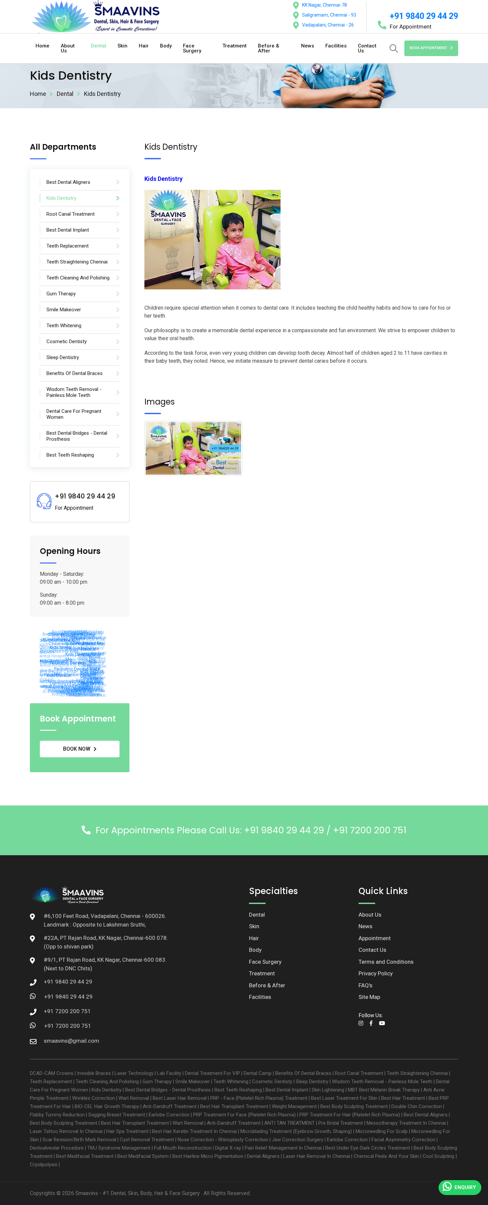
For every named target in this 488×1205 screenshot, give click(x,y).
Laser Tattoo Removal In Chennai (66, 1131)
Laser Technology (134, 1073)
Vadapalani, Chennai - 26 (328, 25)
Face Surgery (192, 48)
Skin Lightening (328, 1090)
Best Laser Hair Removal (179, 1098)
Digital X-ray (228, 1148)
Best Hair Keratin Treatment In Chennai (194, 1131)
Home (42, 46)
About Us (68, 48)
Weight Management (294, 1106)
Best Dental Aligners (425, 1115)
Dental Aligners (263, 1156)
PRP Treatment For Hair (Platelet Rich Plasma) (349, 1115)
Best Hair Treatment (403, 1098)
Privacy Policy (376, 973)
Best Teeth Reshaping (238, 1090)
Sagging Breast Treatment (116, 1115)
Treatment (234, 46)
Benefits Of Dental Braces (303, 1073)
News (307, 46)
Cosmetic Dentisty (272, 1082)
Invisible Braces (94, 1073)
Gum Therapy (157, 1082)
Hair (144, 46)
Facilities (336, 46)
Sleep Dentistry (312, 1082)
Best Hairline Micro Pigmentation (207, 1156)
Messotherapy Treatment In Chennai (406, 1123)
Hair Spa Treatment (127, 1131)
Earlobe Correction (169, 1115)
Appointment (375, 938)
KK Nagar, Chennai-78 (324, 5)
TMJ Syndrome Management (118, 1148)
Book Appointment (428, 48)
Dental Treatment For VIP (212, 1073)
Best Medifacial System (143, 1156)
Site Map (369, 997)
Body (166, 46)
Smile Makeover (192, 1082)
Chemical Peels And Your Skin (386, 1156)
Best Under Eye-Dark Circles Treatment (367, 1148)
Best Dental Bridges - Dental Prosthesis (168, 1090)
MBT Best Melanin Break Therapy (384, 1090)
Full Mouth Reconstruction (182, 1148)
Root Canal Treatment (359, 1073)
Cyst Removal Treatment (147, 1140)
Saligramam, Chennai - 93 (329, 15)
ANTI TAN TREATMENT (289, 1123)
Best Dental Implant (287, 1090)
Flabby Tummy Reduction (57, 1115)
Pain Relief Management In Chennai (283, 1148)
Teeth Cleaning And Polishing (107, 1082)
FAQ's (365, 985)
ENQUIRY (465, 1187)
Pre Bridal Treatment (340, 1123)
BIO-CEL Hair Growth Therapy (107, 1106)
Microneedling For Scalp (382, 1131)
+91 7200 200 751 (67, 1025)
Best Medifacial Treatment (85, 1156)
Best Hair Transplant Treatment (234, 1106)
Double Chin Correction (416, 1106)
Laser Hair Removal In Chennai (316, 1156)
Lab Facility (169, 1073)
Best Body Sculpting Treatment (354, 1106)
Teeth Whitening (230, 1082)
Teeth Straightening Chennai (417, 1073)
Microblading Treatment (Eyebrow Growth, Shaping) (296, 1131)
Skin (122, 46)
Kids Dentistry (107, 1090)
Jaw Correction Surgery (297, 1140)
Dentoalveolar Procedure (57, 1148)
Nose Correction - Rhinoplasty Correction (223, 1140)
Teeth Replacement (51, 1082)
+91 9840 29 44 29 (424, 16)
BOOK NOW (76, 749)
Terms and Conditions (386, 961)
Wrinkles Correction (93, 1098)
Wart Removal (134, 1098)
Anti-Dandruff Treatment (170, 1106)
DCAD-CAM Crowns (51, 1073)
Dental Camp (258, 1073)
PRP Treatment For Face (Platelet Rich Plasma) (244, 1115)
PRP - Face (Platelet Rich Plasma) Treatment (258, 1098)
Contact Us (367, 48)
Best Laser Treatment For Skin (344, 1098)
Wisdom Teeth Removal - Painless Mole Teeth (382, 1082)
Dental (98, 46)
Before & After (268, 48)
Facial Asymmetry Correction (403, 1140)
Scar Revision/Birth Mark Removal (79, 1140)
